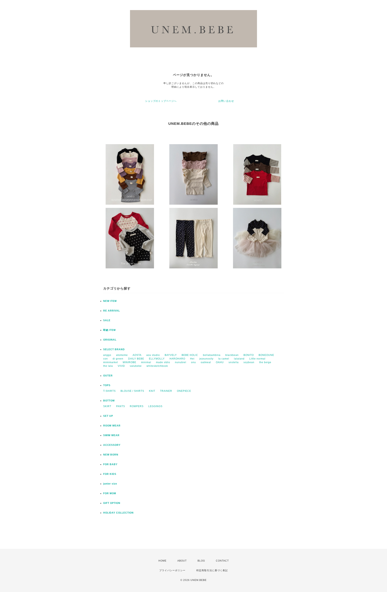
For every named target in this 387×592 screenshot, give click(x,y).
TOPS (106, 385)
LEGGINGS (155, 406)
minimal (146, 362)
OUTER (108, 375)
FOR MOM (109, 493)
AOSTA (137, 355)
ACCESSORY (112, 445)
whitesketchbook (157, 366)
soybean (248, 362)
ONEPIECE (184, 391)
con (105, 358)
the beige (265, 362)
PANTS (120, 406)
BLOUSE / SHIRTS (132, 391)
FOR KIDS (109, 474)
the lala (108, 366)
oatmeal (206, 362)
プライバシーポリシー (172, 570)
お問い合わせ (226, 101)
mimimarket (110, 362)
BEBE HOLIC (190, 355)
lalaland (239, 358)
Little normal (257, 358)
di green (118, 358)
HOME (162, 560)
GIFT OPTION (111, 503)
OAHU (220, 362)
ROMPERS (137, 406)
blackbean (232, 355)
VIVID (121, 366)
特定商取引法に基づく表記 (212, 570)
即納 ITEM (109, 330)
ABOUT (182, 560)
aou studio (153, 355)
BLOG (201, 560)
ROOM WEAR (112, 425)
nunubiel (180, 362)
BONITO (248, 355)
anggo (107, 355)
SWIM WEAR (111, 435)
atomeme (122, 355)
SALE (106, 320)
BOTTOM (109, 400)
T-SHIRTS (109, 391)
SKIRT (107, 406)
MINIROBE (129, 362)
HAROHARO (177, 358)
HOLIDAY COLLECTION (118, 512)
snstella (234, 362)
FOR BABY (110, 464)
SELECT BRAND (114, 349)
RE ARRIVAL (111, 310)
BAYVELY (171, 355)
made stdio (163, 362)
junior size (110, 483)
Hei (192, 358)
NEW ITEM (110, 301)
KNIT (152, 391)
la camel (223, 358)
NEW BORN (110, 454)
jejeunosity (206, 358)
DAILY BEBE (136, 358)
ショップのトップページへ (161, 101)
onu (193, 362)
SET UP (108, 416)
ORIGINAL (110, 339)
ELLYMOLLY (157, 358)
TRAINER (166, 391)
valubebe (136, 366)
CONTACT (222, 560)
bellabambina (212, 355)
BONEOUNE (266, 355)
